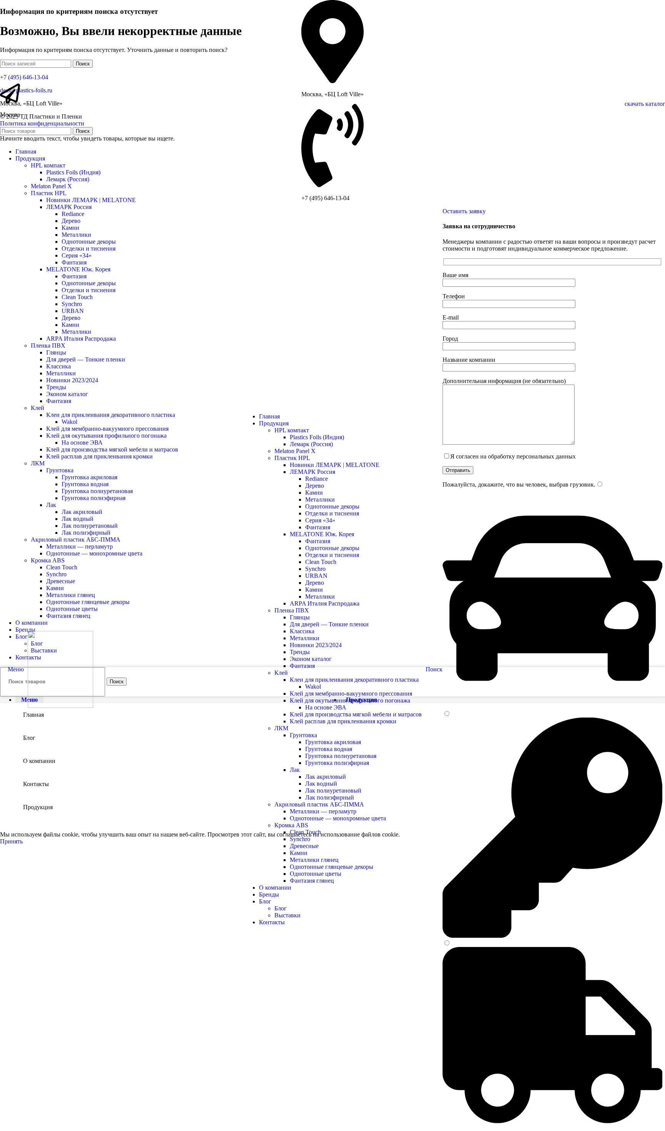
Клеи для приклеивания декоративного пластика (354, 679)
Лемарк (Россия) (311, 444)
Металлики (320, 499)
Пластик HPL (292, 458)
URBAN (316, 575)
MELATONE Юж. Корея (322, 534)
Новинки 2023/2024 (316, 645)
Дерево (314, 485)
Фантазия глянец (312, 880)
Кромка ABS (291, 825)
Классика (302, 631)
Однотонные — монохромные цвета (338, 818)
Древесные (304, 846)
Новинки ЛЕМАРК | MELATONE (334, 465)
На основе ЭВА (325, 707)
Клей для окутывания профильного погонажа (350, 700)
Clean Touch (320, 562)
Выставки (287, 915)
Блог (280, 908)
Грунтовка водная (328, 749)
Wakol (313, 686)
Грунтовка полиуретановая (340, 756)
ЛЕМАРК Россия (312, 471)
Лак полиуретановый (333, 790)
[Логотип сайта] (60, 706)
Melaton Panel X (295, 451)
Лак (295, 769)
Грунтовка (303, 735)
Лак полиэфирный (329, 797)
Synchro (315, 569)
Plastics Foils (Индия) (317, 437)
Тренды (300, 652)
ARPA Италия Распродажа (324, 603)
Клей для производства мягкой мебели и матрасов (356, 714)
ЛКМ (281, 728)
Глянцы (300, 617)
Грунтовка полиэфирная (337, 763)
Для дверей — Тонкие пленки (329, 624)
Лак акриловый (325, 776)
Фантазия (317, 527)
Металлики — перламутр (323, 811)
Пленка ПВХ (291, 610)
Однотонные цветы (315, 873)
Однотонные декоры (332, 506)
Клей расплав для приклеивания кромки (343, 721)
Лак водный (321, 783)
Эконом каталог (311, 659)
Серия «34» (320, 520)
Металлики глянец (314, 860)
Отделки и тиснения (332, 513)
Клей (281, 672)
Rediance (316, 478)
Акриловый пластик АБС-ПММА (319, 804)
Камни (314, 492)
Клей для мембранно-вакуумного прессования (351, 693)
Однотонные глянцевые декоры (331, 866)
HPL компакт (291, 430)
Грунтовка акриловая (333, 742)
